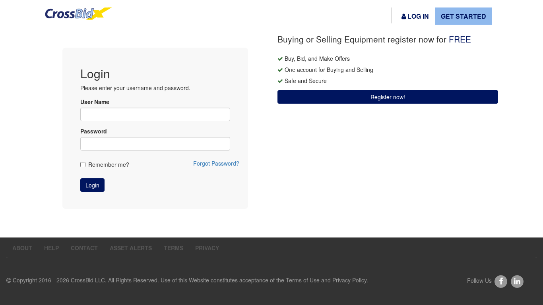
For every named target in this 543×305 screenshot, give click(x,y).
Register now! (387, 97)
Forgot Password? (216, 163)
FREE (460, 39)
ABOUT (22, 248)
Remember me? (108, 164)
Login (92, 185)
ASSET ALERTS (131, 248)
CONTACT (84, 248)
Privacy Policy (349, 280)
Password (93, 131)
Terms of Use (303, 280)
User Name (94, 102)
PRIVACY (207, 248)
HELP (51, 248)
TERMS (173, 248)
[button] (415, 16)
